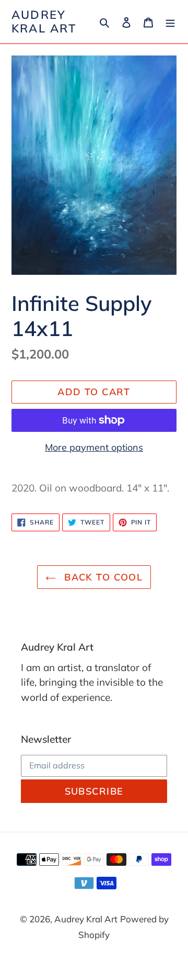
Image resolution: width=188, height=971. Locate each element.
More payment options (94, 447)
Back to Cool (102, 577)
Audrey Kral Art (44, 22)
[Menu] (170, 21)
